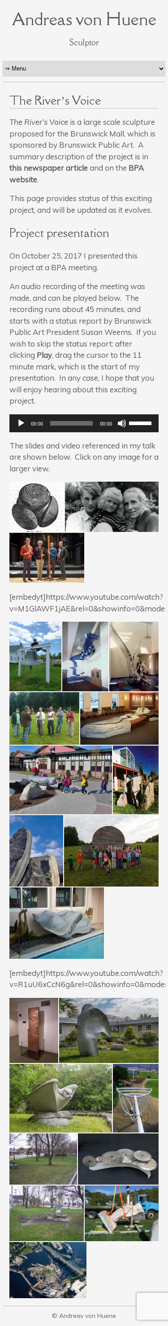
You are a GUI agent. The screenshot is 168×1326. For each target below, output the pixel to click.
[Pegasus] (134, 656)
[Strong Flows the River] (119, 718)
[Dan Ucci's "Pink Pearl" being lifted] (122, 1213)
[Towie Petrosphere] (37, 507)
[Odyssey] (85, 656)
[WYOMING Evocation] (136, 1098)
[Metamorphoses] (136, 780)
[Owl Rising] (60, 1098)
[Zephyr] (109, 1030)
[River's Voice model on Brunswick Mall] (46, 1213)
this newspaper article (48, 167)
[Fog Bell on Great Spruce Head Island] (35, 656)
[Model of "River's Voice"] (118, 1158)
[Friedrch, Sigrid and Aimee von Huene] (112, 507)
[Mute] (121, 423)
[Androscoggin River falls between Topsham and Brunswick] (47, 1270)
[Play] (21, 423)
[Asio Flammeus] (60, 780)
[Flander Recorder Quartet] (47, 558)
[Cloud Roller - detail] (36, 851)
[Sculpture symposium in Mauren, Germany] (44, 718)
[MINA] (33, 1030)
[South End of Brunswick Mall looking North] (43, 1158)
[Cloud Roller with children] (111, 851)
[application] (84, 423)
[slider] (141, 422)
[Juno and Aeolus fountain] (56, 923)
